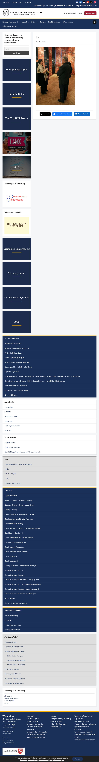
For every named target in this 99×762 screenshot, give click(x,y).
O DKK (7, 478)
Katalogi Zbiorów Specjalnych (16, 664)
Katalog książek (10, 474)
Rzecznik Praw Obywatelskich (84, 740)
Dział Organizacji (11, 556)
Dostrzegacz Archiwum (11, 698)
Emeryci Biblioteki (11, 395)
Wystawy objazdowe (12, 372)
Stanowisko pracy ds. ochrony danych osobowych (22, 589)
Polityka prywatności (81, 721)
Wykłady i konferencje (12, 426)
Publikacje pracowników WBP (15, 678)
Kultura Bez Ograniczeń (58, 724)
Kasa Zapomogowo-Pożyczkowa (16, 386)
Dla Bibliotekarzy (54, 22)
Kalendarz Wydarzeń (10, 26)
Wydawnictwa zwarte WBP (14, 647)
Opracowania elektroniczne (14, 683)
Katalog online (90, 13)
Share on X (46, 114)
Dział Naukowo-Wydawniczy (14, 547)
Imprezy (8, 412)
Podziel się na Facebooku (63, 114)
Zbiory (33, 22)
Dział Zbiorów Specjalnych (14, 533)
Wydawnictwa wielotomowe (14, 651)
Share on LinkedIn (83, 114)
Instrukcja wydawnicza (13, 625)
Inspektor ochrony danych (83, 732)
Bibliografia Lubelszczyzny (15, 656)
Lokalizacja (6, 2)
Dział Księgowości (11, 561)
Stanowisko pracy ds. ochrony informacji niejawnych (23, 584)
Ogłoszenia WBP (56, 721)
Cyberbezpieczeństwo (81, 727)
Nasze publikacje (32, 721)
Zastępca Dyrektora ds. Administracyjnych (19, 505)
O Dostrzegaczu (9, 700)
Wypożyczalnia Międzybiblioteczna (17, 362)
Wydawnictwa (68, 22)
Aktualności (8, 696)
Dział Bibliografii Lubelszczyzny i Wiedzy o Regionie (22, 452)
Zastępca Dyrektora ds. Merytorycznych (18, 500)
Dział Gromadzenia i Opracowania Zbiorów (19, 514)
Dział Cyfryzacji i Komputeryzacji (16, 552)
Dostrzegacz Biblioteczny (13, 674)
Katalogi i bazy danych (10, 22)
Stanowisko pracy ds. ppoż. (14, 575)
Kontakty (28, 2)
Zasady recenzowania (12, 630)
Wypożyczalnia (10, 443)
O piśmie (8, 620)
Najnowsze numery (11, 616)
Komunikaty (9, 407)
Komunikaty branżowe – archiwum (17, 390)
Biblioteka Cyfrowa (70, 13)
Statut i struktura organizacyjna (85, 724)
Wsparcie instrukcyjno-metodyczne (17, 348)
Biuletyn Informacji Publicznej (60, 719)
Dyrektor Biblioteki (11, 496)
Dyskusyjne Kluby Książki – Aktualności (18, 367)
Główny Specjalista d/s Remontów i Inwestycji (21, 566)
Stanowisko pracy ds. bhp (14, 570)
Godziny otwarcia (17, 2)
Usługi (42, 22)
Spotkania (8, 421)
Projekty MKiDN (55, 727)
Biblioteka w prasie (32, 719)
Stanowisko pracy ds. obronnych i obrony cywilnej (22, 580)
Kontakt (6, 703)
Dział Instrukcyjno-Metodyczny (15, 542)
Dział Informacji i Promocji (14, 524)
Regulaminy (78, 719)
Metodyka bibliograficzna (13, 353)
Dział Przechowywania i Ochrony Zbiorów (19, 538)
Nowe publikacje (10, 642)
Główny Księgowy (11, 510)
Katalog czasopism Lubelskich (16, 660)
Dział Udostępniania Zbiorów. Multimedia (19, 519)
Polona (80, 13)
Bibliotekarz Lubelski (12, 669)
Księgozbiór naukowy (12, 447)
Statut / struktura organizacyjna (16, 603)
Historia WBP (30, 716)
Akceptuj (77, 759)
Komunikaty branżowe (12, 344)
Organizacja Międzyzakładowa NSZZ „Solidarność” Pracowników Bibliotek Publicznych (35, 381)
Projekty (53, 716)
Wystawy (8, 430)
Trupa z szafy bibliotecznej (35, 737)
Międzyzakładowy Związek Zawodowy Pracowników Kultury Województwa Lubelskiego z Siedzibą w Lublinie (42, 376)
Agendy (25, 22)
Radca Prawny (10, 598)
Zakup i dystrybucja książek (14, 358)
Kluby (7, 469)
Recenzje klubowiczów (12, 483)
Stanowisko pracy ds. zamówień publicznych (20, 594)
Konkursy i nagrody (11, 416)
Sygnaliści (78, 729)
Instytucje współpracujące (35, 724)
